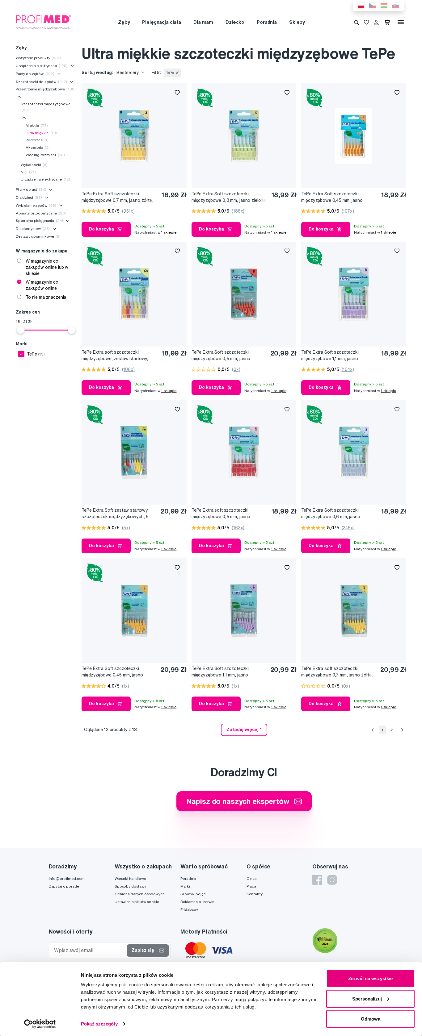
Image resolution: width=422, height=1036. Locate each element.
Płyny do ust (31, 189)
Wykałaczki (34, 165)
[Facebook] (317, 880)
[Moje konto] (376, 22)
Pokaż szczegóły (99, 1023)
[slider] (21, 330)
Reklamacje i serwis (197, 902)
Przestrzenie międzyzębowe (46, 89)
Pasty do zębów (35, 74)
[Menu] (400, 22)
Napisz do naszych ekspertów (237, 801)
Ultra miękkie (41, 133)
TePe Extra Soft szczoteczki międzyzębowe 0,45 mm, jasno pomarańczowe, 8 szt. (112, 672)
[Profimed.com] (43, 22)
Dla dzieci (29, 197)
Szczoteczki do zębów (41, 82)
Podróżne (37, 140)
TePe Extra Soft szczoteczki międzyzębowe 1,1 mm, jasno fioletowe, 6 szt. (329, 355)
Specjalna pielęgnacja (39, 220)
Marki (185, 886)
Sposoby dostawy (130, 886)
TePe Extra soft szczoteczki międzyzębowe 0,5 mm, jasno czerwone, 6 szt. (221, 513)
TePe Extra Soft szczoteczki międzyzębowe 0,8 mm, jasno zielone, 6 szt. (229, 197)
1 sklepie (168, 232)
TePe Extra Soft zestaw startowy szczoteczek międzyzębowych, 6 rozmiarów (115, 513)
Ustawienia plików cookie (137, 902)
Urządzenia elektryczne (42, 66)
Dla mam (203, 22)
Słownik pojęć (192, 894)
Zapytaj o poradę (64, 886)
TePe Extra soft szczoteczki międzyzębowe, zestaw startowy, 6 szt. (115, 355)
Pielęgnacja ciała (161, 22)
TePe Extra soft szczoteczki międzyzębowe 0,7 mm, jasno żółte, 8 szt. (337, 672)
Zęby (124, 22)
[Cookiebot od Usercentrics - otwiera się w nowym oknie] (40, 1024)
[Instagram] (332, 880)
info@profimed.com (67, 878)
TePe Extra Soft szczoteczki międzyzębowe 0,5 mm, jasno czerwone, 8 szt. (221, 355)
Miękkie (37, 125)
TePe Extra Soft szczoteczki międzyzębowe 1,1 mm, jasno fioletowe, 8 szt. (220, 672)
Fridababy (189, 909)
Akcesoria (38, 147)
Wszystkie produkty (38, 58)
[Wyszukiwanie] (356, 22)
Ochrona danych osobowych (140, 894)
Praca (251, 886)
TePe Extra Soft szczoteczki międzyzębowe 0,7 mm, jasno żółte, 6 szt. (117, 197)
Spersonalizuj (367, 998)
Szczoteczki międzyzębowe (45, 107)
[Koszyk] (388, 22)
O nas (251, 878)
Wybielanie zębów (36, 205)
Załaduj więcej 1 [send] (244, 729)
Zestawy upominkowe (38, 236)
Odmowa (370, 1018)
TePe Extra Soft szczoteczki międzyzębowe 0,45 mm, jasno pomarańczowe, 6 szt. (331, 197)
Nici (28, 172)
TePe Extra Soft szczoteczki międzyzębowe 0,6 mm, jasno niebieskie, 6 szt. (330, 513)
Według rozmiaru (45, 155)
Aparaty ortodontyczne (41, 213)
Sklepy (297, 22)
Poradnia (267, 22)
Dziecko (235, 22)
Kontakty (255, 894)
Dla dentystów (33, 229)
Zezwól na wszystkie (370, 978)
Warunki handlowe (130, 878)
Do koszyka (101, 229)
